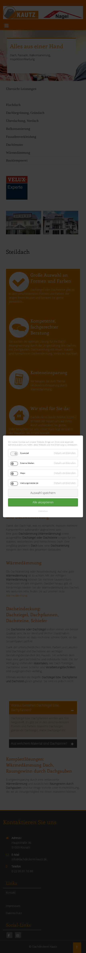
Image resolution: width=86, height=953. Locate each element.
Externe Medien (27, 463)
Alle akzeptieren (43, 502)
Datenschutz (43, 511)
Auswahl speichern (43, 493)
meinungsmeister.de (29, 483)
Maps (22, 473)
